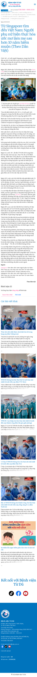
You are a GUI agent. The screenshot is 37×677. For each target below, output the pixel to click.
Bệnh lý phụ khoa (23, 16)
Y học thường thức (6, 10)
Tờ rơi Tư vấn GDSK (6, 14)
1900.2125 (30, 10)
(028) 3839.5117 (27, 629)
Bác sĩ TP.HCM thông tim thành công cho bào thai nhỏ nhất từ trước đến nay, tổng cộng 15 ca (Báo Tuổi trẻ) (18, 505)
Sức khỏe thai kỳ (31, 14)
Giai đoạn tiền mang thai (18, 14)
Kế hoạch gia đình (5, 12)
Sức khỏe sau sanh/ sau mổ (10, 16)
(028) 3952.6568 (8, 627)
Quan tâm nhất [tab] (7, 295)
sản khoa (18, 194)
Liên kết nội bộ (6, 651)
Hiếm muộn (15, 12)
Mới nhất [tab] (18, 295)
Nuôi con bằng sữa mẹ (25, 12)
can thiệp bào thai (24, 103)
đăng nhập (15, 290)
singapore (4, 267)
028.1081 (21, 10)
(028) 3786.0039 (8, 640)
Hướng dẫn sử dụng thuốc (18, 18)
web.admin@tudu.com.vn (12, 644)
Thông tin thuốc (5, 18)
